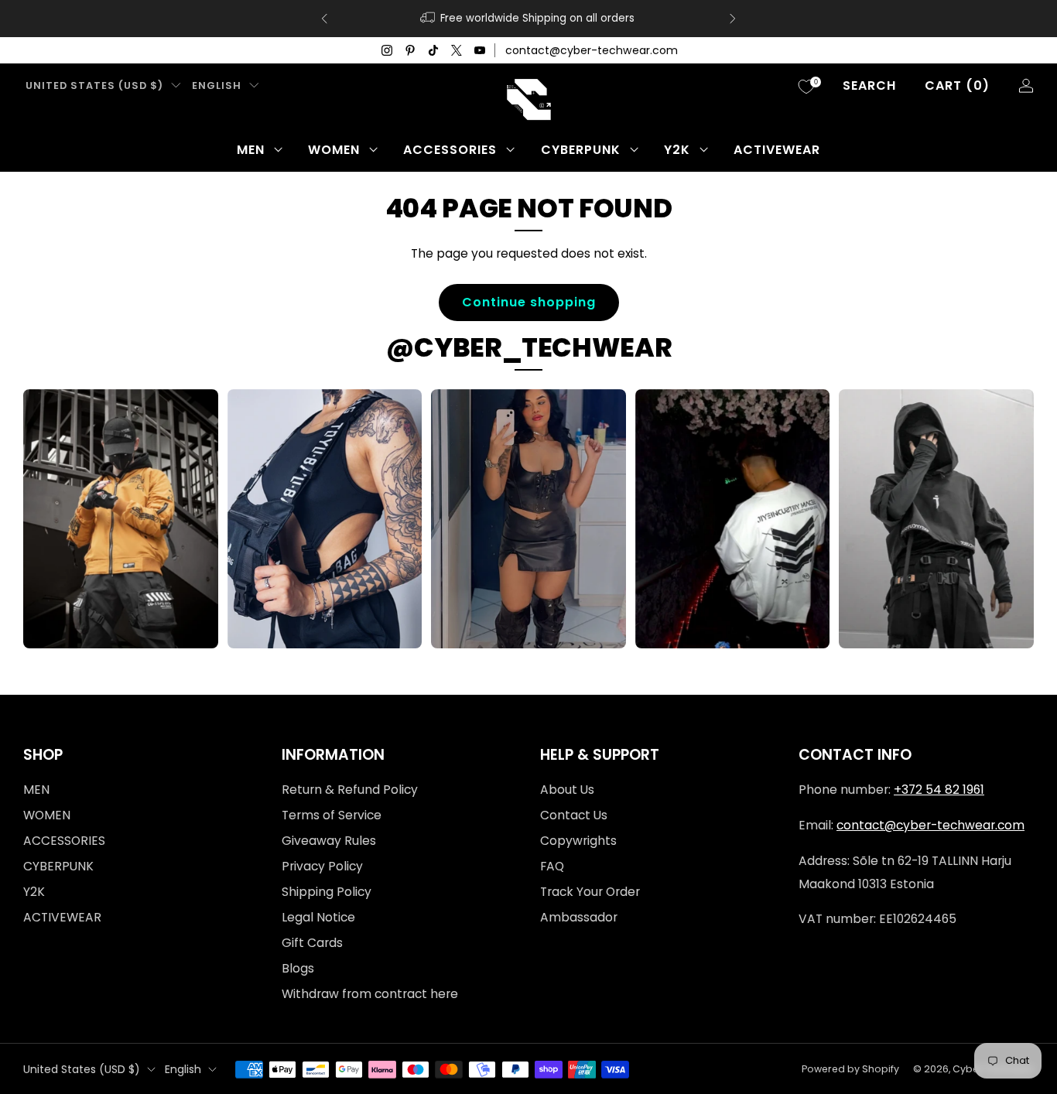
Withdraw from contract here (370, 994)
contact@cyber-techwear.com (591, 50)
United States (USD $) (94, 85)
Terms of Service (331, 815)
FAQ (552, 866)
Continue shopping (529, 302)
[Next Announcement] (733, 19)
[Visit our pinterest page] (410, 50)
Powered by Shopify (850, 1068)
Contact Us (573, 815)
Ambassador (578, 917)
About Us (567, 789)
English (216, 85)
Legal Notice (318, 917)
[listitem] (528, 18)
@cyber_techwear (528, 347)
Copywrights (578, 840)
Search (869, 85)
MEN (251, 150)
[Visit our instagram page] (387, 50)
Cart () (957, 85)
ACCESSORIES (450, 150)
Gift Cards (312, 943)
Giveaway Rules (329, 840)
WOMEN (334, 150)
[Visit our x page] (456, 50)
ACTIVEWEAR (777, 150)
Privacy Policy (322, 866)
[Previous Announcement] (324, 19)
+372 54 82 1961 (939, 789)
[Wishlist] (806, 86)
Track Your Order (590, 892)
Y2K (677, 150)
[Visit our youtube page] (479, 50)
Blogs (298, 968)
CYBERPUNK (581, 150)
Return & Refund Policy (350, 789)
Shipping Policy (326, 892)
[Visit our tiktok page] (433, 50)
